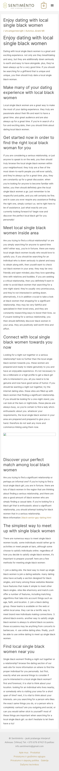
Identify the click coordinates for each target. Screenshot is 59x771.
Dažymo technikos (29, 764)
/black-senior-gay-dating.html (36, 517)
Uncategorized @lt (14, 31)
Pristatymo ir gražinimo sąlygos (29, 756)
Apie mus (23, 752)
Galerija (44, 760)
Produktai (35, 752)
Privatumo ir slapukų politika (25, 760)
